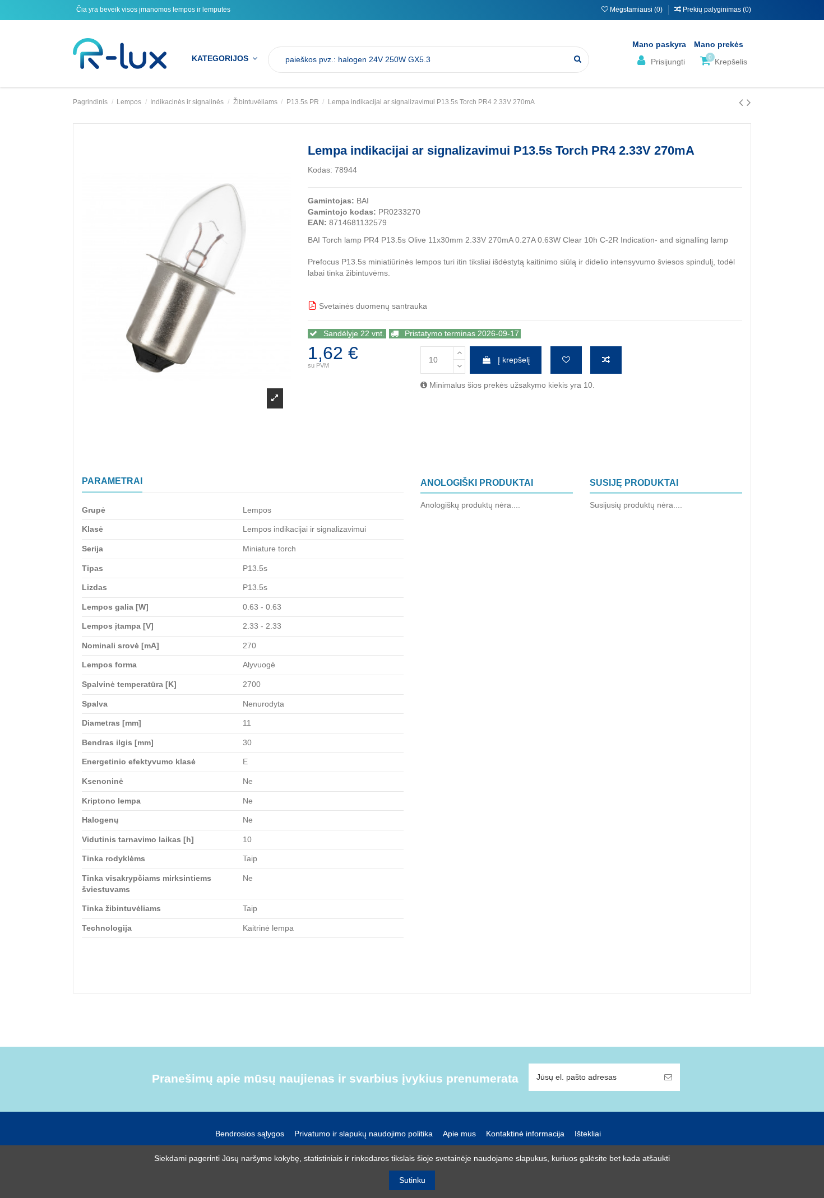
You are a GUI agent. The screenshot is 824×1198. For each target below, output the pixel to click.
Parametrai (112, 481)
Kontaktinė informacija (525, 1133)
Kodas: (320, 169)
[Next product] (749, 102)
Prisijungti (667, 61)
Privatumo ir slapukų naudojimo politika (363, 1133)
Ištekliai (588, 1133)
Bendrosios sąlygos (249, 1133)
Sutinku (412, 1180)
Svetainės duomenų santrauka (372, 305)
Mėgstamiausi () (636, 9)
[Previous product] (743, 102)
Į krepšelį (514, 359)
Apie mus (459, 1133)
